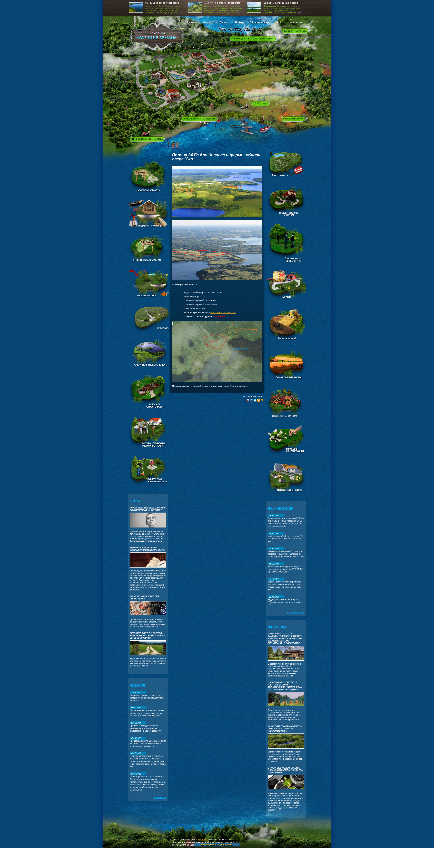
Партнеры (203, 839)
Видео (239, 22)
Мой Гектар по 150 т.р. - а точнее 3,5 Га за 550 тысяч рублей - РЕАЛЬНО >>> (285, 537)
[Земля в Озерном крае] (148, 485)
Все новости (160, 797)
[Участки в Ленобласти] (149, 261)
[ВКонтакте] (251, 400)
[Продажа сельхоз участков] (156, 330)
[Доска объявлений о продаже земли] (148, 447)
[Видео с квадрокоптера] (286, 177)
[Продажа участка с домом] (286, 215)
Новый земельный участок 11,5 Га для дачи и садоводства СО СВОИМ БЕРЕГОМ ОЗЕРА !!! (285, 568)
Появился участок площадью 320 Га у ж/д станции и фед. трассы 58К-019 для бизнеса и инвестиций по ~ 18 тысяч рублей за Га (286, 520)
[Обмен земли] (288, 299)
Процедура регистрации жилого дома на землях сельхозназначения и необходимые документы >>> (148, 742)
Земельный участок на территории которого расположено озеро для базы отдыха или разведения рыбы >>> (285, 584)
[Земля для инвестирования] (286, 455)
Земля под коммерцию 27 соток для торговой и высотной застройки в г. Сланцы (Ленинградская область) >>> (286, 553)
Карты (224, 22)
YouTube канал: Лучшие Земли (217, 844)
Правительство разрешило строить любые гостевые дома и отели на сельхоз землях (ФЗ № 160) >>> (147, 711)
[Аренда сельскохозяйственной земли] (288, 262)
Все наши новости (295, 612)
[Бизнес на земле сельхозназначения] (287, 417)
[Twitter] (255, 400)
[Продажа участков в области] (156, 296)
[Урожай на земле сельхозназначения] (286, 340)
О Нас (279, 22)
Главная (191, 22)
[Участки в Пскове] (147, 191)
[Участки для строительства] (147, 408)
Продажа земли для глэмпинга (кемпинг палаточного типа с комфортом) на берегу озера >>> (146, 727)
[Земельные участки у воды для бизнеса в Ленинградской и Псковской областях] (150, 366)
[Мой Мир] (262, 400)
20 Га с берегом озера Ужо (223, 312)
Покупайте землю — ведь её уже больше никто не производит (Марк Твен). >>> (147, 696)
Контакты (296, 22)
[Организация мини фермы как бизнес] (286, 492)
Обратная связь (259, 22)
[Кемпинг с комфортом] (148, 226)
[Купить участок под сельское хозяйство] (286, 380)
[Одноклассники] (258, 400)
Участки (208, 22)
